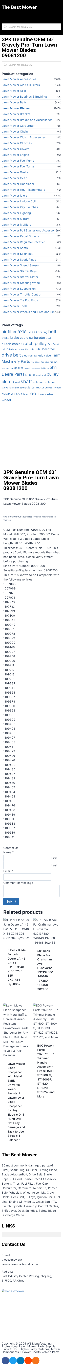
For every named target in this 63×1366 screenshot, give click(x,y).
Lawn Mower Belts (14, 102)
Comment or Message (18, 882)
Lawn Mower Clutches (17, 143)
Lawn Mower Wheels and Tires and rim (28, 312)
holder (44, 368)
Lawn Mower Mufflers (16, 224)
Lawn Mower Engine (15, 154)
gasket (18, 367)
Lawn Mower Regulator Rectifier (23, 242)
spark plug (14, 388)
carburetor (37, 338)
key (26, 375)
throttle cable (12, 394)
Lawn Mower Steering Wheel (21, 283)
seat (17, 382)
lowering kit (41, 375)
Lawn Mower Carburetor (18, 125)
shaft (26, 381)
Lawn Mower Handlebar (18, 184)
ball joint (32, 332)
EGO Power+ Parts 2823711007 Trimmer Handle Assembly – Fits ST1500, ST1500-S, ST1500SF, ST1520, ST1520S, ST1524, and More (46, 1071)
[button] (31, 15)
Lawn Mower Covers (15, 149)
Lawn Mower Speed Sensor (20, 265)
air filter (9, 331)
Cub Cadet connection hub (20, 349)
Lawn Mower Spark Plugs (19, 259)
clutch (48, 338)
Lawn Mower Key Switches (20, 207)
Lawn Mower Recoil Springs (20, 236)
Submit (11, 901)
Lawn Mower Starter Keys (19, 271)
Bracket (5, 338)
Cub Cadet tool (44, 349)
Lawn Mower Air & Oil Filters (21, 85)
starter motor (35, 387)
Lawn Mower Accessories (19, 79)
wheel (6, 400)
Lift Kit (32, 375)
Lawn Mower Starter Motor (20, 277)
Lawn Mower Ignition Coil (19, 201)
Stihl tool (49, 388)
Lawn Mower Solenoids (17, 253)
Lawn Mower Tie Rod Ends (20, 300)
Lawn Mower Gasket (16, 172)
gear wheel (35, 368)
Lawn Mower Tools (14, 306)
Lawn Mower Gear (14, 178)
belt (52, 331)
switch (57, 387)
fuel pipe (45, 362)
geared (27, 368)
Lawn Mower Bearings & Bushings (25, 96)
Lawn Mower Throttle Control (21, 294)
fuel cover (35, 362)
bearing (42, 332)
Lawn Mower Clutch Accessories (24, 137)
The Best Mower (19, 7)
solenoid (38, 382)
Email (8, 871)
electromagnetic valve (36, 355)
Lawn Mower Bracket (16, 114)
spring (23, 387)
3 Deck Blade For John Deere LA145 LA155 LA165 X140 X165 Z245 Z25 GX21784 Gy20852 (17, 967)
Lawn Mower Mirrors (15, 218)
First (54, 858)
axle (22, 331)
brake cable (19, 338)
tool (32, 393)
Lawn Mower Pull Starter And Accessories (30, 230)
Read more (15, 994)
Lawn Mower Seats (15, 248)
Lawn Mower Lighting (16, 213)
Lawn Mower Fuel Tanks (18, 166)
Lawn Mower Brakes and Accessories (27, 120)
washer (49, 394)
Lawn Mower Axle (14, 90)
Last (54, 865)
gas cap (9, 368)
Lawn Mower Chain (15, 131)
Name (8, 852)
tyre (41, 394)
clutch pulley (34, 343)
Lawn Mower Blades (16, 108)
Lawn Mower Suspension (19, 288)
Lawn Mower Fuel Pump (18, 160)
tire (25, 394)
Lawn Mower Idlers (14, 195)
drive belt (11, 355)
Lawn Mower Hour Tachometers (23, 189)
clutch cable (11, 344)
